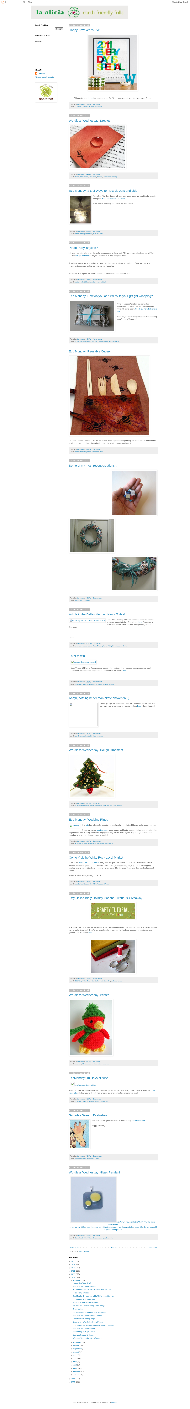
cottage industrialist (83, 256)
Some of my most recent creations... (93, 465)
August (76, 1352)
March (75, 1368)
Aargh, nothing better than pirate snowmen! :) (99, 698)
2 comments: (97, 174)
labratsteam (84, 177)
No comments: (98, 279)
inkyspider (87, 451)
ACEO (77, 177)
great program (102, 830)
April (75, 1365)
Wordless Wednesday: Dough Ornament (96, 750)
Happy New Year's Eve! (85, 30)
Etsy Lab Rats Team (109, 805)
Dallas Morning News (100, 646)
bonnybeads (79, 1238)
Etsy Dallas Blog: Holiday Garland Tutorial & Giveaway (105, 898)
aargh (77, 736)
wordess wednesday (110, 177)
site (87, 825)
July (75, 1355)
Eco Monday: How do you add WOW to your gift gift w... (93, 1296)
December (77, 1280)
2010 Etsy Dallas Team (83, 341)
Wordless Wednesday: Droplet (89, 120)
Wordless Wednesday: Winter (89, 995)
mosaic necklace (108, 684)
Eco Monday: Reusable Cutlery (90, 351)
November (77, 1342)
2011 (73, 1274)
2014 (73, 1264)
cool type (82, 106)
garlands (114, 981)
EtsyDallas (88, 1238)
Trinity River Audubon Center (117, 646)
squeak (119, 805)
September (77, 1349)
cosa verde (91, 684)
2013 (73, 1268)
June (75, 1359)
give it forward (100, 1101)
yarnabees (105, 1064)
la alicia (83, 884)
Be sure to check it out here (113, 199)
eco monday (79, 234)
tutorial (120, 981)
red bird (93, 1064)
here (140, 622)
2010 (77, 106)
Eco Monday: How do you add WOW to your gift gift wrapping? (111, 296)
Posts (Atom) (84, 1251)
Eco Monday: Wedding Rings (88, 819)
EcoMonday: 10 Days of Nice (88, 1078)
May (75, 1362)
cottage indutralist (86, 736)
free (90, 282)
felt (109, 981)
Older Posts (152, 1247)
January (76, 1375)
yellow (112, 1238)
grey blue (106, 1238)
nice (107, 1101)
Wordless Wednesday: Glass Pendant (94, 1172)
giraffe (97, 1158)
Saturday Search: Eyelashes (88, 1115)
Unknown (41, 73)
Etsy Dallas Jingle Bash (100, 981)
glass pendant (97, 1238)
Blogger (114, 1402)
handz (90, 98)
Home (113, 1247)
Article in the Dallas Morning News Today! (97, 614)
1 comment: (97, 104)
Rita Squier (92, 177)
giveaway (99, 684)
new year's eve (96, 106)
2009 (73, 1379)
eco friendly (79, 843)
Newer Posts (74, 1247)
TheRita (99, 177)
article (90, 646)
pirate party (96, 282)
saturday (89, 884)
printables (104, 282)
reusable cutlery (97, 451)
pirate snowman (98, 736)
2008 (73, 1382)
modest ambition (108, 341)
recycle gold (109, 843)
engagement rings (90, 843)
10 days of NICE (80, 684)
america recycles (81, 646)
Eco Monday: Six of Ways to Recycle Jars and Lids (103, 190)
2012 (73, 1271)
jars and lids (88, 234)
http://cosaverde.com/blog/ (85, 1085)
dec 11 (77, 884)
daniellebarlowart (138, 1121)
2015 (73, 1261)
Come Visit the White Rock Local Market (96, 857)
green (101, 341)
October (76, 1346)
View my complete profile (44, 77)
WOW (117, 341)
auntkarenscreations (82, 805)
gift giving (95, 341)
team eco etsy (98, 234)
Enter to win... (78, 656)
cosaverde (90, 1101)
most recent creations (82, 600)
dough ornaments (96, 805)
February (77, 1371)
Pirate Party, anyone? (83, 248)
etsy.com (78, 1064)
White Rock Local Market (89, 863)
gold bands (100, 843)
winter (99, 1064)
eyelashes (90, 1158)
